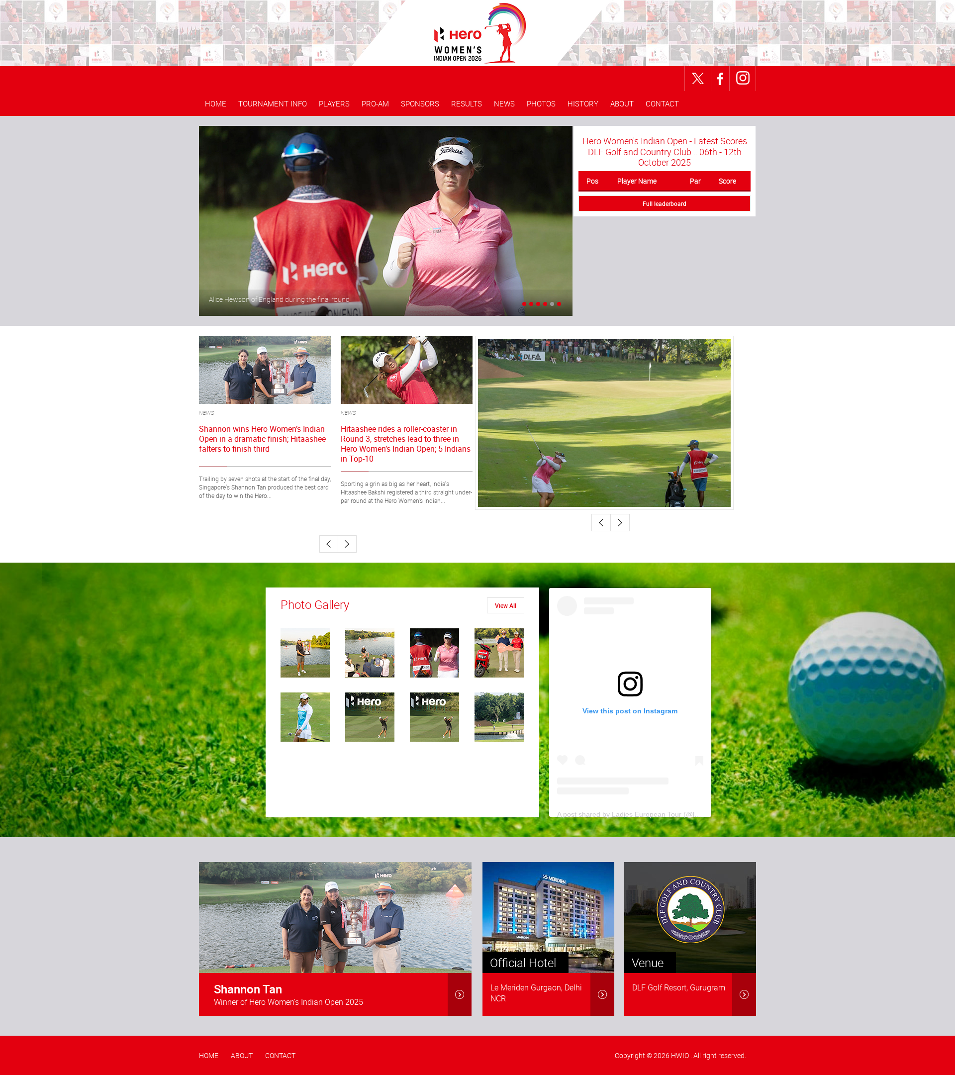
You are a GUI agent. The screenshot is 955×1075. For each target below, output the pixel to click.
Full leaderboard (664, 203)
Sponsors (420, 103)
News (504, 103)
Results (466, 103)
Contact (662, 103)
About (622, 103)
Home (215, 103)
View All (505, 605)
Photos (541, 103)
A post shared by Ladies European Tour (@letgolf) (635, 814)
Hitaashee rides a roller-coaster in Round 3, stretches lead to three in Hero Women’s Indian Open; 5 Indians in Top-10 (406, 444)
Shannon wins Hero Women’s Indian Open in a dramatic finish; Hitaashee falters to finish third (262, 439)
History (583, 103)
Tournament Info (272, 103)
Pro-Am (375, 103)
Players (334, 103)
